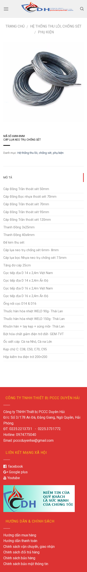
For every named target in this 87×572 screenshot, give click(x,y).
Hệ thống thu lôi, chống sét (55, 26)
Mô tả (7, 177)
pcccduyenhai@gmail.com (33, 440)
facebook (14, 466)
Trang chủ (15, 26)
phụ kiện (46, 32)
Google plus (18, 472)
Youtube (13, 478)
